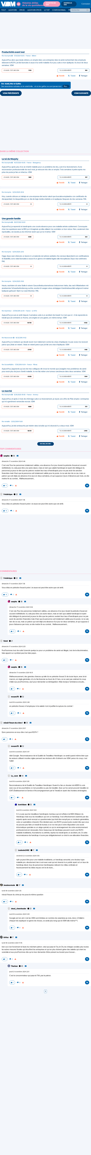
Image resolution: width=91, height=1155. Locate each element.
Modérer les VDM (68, 4)
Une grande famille (11, 219)
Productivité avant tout (13, 52)
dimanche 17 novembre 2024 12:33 (13, 646)
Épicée (22, 10)
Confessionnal (59, 10)
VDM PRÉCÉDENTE (11, 93)
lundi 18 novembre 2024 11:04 (26, 810)
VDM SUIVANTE (81, 93)
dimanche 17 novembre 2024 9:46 (13, 461)
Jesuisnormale (9, 885)
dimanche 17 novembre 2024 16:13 (21, 673)
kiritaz (6, 937)
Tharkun (14, 966)
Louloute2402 (24, 850)
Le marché (7, 391)
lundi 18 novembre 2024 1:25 (11, 891)
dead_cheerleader (19, 909)
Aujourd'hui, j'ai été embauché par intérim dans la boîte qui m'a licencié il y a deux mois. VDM (38, 426)
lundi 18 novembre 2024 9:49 (19, 914)
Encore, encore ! (45, 444)
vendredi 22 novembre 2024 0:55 (27, 856)
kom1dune (22, 805)
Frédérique (8, 494)
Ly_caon (14, 776)
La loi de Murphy (10, 159)
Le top (46, 10)
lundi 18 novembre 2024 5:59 (19, 781)
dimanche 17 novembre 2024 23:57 (14, 728)
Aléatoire (12, 10)
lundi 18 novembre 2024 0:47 (19, 752)
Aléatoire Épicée (34, 10)
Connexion (85, 4)
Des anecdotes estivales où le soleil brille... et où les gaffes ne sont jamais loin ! (34, 85)
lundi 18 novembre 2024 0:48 (19, 702)
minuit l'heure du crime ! (13, 723)
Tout (3, 10)
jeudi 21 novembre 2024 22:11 (19, 972)
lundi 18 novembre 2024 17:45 (12, 943)
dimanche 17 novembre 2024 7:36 (13, 500)
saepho (7, 456)
